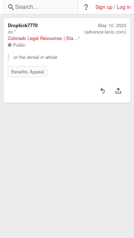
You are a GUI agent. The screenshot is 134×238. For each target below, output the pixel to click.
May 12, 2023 (112, 25)
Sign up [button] (104, 7)
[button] (86, 7)
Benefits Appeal (27, 71)
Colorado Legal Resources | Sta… (43, 38)
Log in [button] (124, 7)
